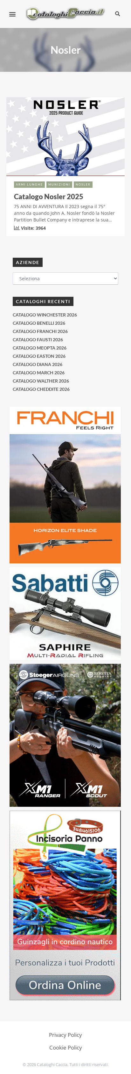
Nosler (83, 184)
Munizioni (59, 184)
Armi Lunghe (29, 184)
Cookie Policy (65, 1047)
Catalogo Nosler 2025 (48, 196)
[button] (12, 14)
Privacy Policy (65, 1034)
